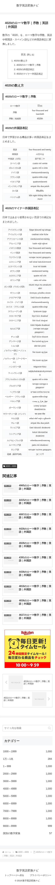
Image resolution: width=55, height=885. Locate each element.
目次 (23, 54)
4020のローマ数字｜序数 (28, 65)
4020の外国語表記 (25, 69)
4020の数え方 (20, 60)
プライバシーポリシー (40, 875)
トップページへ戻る (14, 875)
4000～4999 (11, 466)
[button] (49, 728)
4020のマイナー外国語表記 (29, 74)
